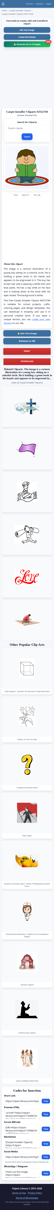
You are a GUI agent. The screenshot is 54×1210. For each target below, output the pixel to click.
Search (27, 137)
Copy (46, 1101)
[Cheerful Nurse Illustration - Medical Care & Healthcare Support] (27, 911)
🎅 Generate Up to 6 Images (32, 43)
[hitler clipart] (27, 813)
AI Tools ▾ (30, 4)
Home (4, 10)
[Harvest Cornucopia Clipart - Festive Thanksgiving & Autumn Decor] (27, 861)
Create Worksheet (27, 37)
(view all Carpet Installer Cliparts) (27, 382)
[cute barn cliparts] (27, 962)
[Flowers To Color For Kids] (27, 716)
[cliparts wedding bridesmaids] (27, 1058)
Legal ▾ (48, 4)
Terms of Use (19, 1192)
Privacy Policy (35, 1192)
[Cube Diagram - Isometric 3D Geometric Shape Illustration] (27, 668)
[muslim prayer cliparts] (27, 1010)
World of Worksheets (27, 1197)
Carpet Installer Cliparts (20, 10)
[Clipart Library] (3, 4)
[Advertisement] (27, 79)
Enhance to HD (27, 341)
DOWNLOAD (27, 361)
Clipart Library (20, 1188)
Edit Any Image (27, 30)
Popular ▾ (39, 4)
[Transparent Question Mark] (27, 765)
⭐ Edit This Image (27, 333)
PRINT (27, 351)
